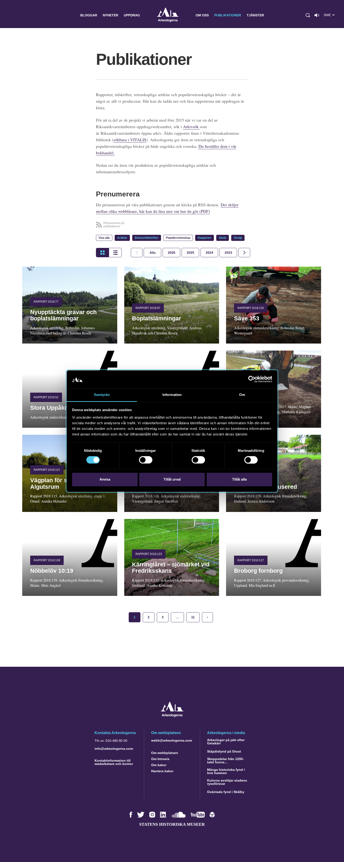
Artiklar (122, 237)
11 (193, 617)
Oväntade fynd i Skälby (225, 791)
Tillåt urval (172, 479)
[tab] (171, 252)
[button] (307, 15)
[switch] (145, 460)
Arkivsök (191, 126)
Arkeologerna (167, 15)
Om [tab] (242, 395)
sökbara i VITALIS (129, 139)
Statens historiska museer (172, 824)
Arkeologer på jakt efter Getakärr (226, 741)
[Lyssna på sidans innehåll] (317, 15)
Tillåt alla (239, 479)
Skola (222, 237)
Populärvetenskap (178, 237)
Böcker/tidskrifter (146, 237)
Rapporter (204, 237)
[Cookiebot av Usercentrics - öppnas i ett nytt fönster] (251, 379)
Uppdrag (132, 15)
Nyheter (110, 15)
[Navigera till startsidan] (172, 716)
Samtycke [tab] (102, 395)
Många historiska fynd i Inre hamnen (226, 771)
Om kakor (158, 765)
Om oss (202, 15)
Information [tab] (172, 395)
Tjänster (255, 15)
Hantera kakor (162, 771)
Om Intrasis (160, 759)
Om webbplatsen (164, 752)
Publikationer (227, 15)
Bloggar (88, 15)
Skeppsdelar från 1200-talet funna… (225, 760)
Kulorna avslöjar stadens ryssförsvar (227, 782)
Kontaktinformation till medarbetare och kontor (114, 762)
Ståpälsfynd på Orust (224, 751)
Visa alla (104, 237)
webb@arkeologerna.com (171, 740)
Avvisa (104, 479)
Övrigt (238, 237)
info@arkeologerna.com (114, 748)
